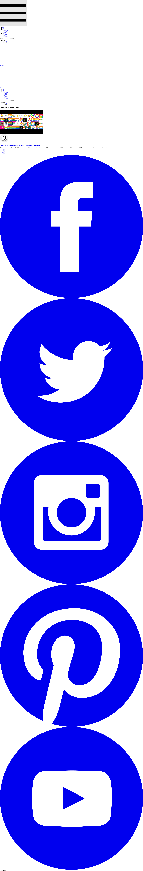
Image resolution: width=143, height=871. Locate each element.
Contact (3, 153)
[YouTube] (71, 869)
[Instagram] (71, 583)
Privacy (3, 151)
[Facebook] (71, 297)
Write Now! (2, 65)
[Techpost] (33, 64)
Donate (3, 149)
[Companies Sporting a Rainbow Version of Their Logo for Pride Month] (21, 133)
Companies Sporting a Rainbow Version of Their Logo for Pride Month (20, 145)
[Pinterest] (71, 726)
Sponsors (3, 150)
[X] (71, 440)
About (3, 152)
